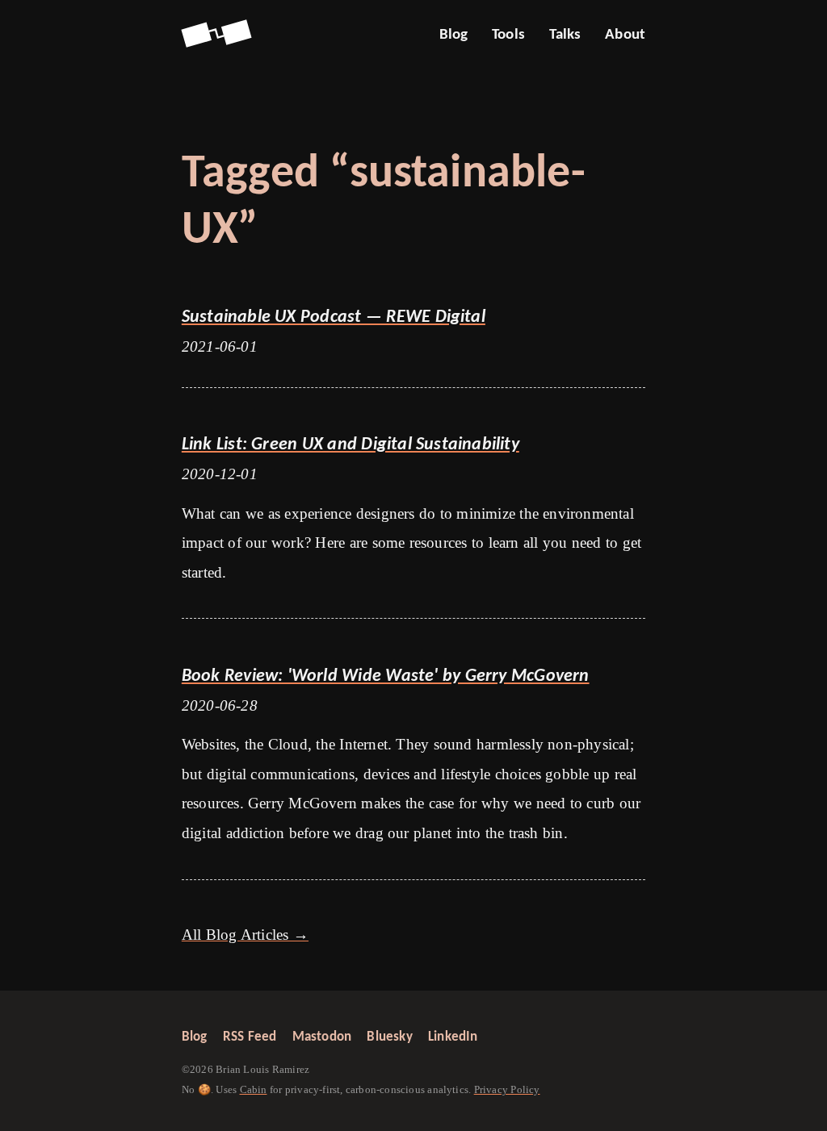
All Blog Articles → (245, 934)
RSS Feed (250, 1037)
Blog (453, 35)
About (625, 35)
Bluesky (389, 1037)
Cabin (253, 1089)
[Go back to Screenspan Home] (216, 34)
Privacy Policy (507, 1089)
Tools (508, 35)
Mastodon (322, 1037)
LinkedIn (453, 1037)
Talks (565, 35)
